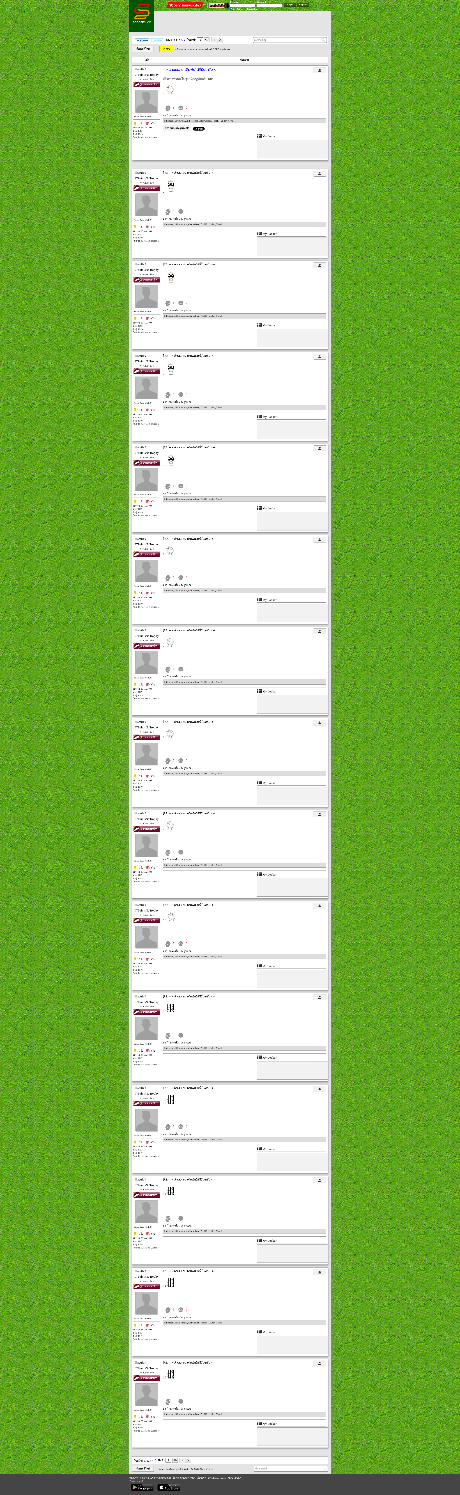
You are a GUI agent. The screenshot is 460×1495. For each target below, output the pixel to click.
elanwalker (205, 120)
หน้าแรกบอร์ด (182, 49)
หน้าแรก (133, 1477)
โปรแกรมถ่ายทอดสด (160, 1477)
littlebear (168, 120)
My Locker (269, 136)
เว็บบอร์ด (201, 1477)
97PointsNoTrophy (147, 74)
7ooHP (216, 120)
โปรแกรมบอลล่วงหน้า (184, 1477)
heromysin (179, 120)
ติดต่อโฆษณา (235, 1477)
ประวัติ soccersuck (217, 1477)
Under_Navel (227, 120)
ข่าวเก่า (144, 1477)
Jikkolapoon (192, 120)
